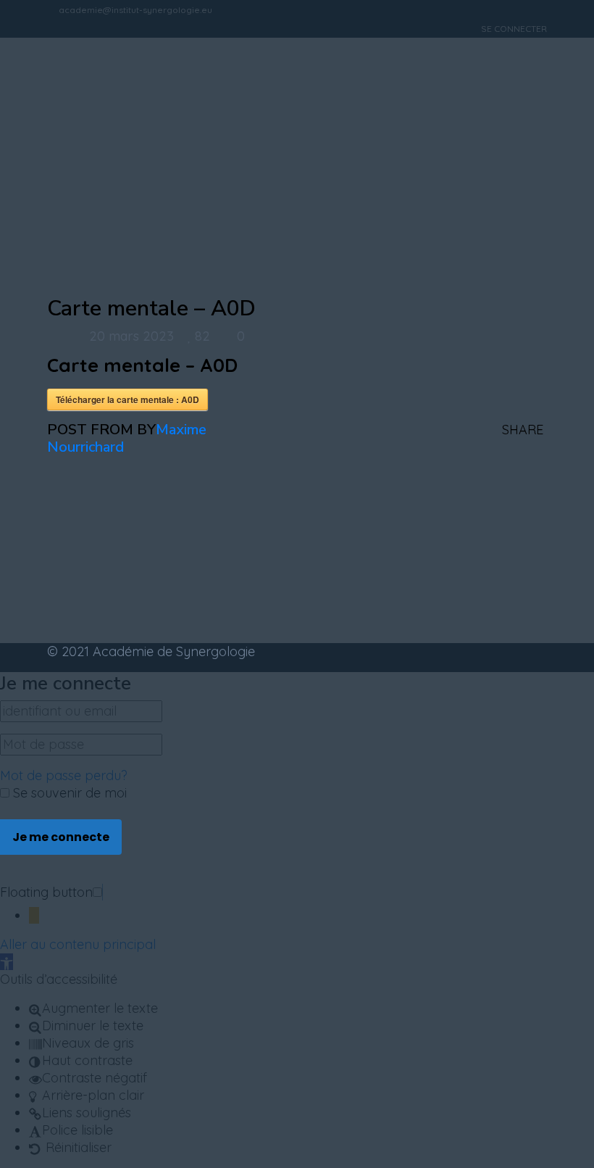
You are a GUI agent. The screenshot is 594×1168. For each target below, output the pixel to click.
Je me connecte (60, 837)
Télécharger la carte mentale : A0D (127, 399)
